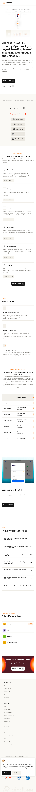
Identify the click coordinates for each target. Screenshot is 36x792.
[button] (32, 3)
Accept (6, 773)
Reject (16, 773)
